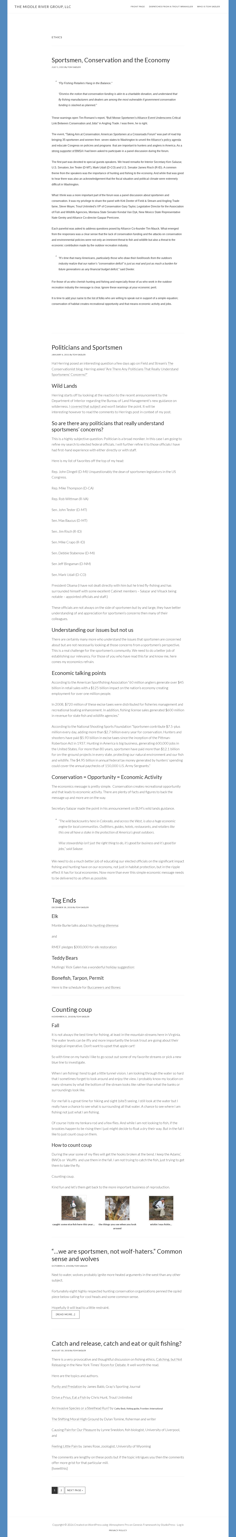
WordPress (95, 1524)
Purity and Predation (67, 1386)
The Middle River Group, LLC (42, 7)
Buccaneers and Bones (103, 987)
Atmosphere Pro (119, 1524)
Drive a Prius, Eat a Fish (69, 1397)
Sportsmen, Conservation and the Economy (111, 60)
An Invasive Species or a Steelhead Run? (80, 1408)
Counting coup (72, 1009)
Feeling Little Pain (65, 1446)
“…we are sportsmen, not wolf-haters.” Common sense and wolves (117, 1254)
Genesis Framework (145, 1524)
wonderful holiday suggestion (112, 967)
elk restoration (105, 947)
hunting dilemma (105, 925)
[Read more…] (67, 1316)
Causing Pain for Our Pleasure (74, 1430)
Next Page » (75, 1491)
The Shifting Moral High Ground (75, 1419)
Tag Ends (64, 900)
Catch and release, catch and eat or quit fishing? (117, 1343)
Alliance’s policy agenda (166, 139)
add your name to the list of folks (85, 298)
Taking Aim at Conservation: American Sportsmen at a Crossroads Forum (110, 134)
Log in (180, 1524)
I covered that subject (85, 406)
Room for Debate (113, 1365)
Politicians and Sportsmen (87, 347)
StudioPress (168, 1524)
